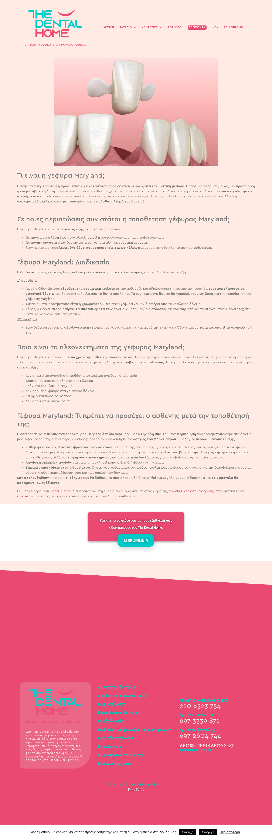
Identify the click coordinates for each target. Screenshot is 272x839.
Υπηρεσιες (150, 27)
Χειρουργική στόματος (121, 755)
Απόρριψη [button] (207, 832)
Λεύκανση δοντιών (117, 687)
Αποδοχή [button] (187, 832)
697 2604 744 (200, 735)
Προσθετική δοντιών (119, 713)
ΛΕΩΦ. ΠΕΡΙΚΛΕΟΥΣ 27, (207, 745)
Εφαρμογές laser (115, 764)
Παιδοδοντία (111, 721)
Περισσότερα (230, 832)
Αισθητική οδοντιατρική (122, 696)
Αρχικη (108, 27)
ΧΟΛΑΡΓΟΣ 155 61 (195, 750)
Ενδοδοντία (110, 747)
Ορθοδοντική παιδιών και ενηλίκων (134, 730)
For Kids (174, 27)
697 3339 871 (200, 720)
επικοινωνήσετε (30, 496)
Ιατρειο (126, 27)
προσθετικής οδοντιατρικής (191, 491)
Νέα (215, 27)
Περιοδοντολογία (115, 738)
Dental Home (60, 491)
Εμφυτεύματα (112, 704)
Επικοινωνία (234, 27)
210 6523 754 (200, 706)
